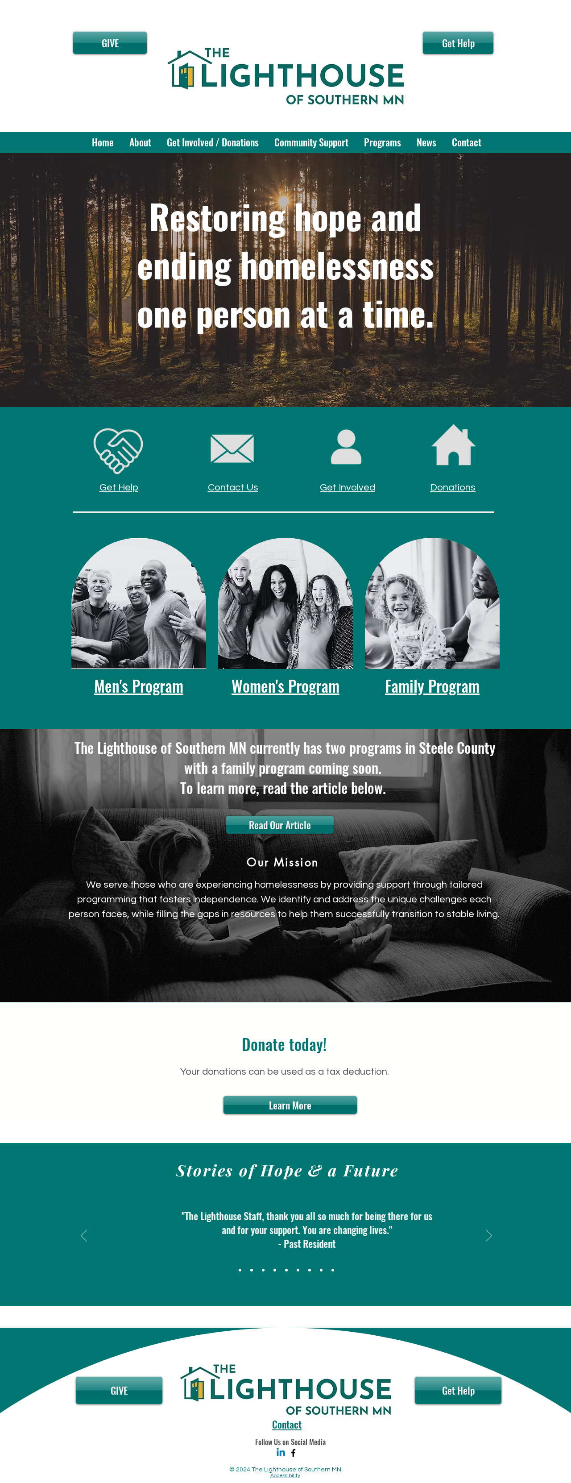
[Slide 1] (240, 1270)
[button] (139, 142)
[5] (298, 1270)
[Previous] (84, 1236)
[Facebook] (293, 1453)
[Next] (489, 1236)
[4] (263, 1270)
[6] (309, 1270)
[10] (332, 1270)
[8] (321, 1270)
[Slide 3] (286, 1270)
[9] (251, 1270)
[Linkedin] (281, 1453)
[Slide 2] (274, 1270)
